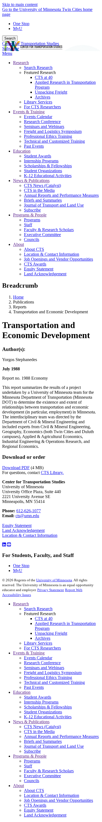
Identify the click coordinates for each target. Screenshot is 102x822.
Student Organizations (43, 712)
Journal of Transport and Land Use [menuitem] (54, 205)
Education (21, 692)
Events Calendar (38, 658)
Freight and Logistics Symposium (53, 672)
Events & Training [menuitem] (29, 111)
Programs (32, 761)
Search (10, 38)
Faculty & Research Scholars (49, 771)
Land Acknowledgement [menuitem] (45, 274)
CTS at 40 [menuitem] (43, 77)
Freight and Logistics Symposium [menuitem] (53, 131)
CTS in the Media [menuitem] (39, 190)
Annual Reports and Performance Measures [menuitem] (61, 195)
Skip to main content (20, 4)
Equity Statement (17, 525)
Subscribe (10, 48)
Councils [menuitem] (31, 239)
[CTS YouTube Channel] (9, 544)
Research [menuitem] (21, 62)
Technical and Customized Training (54, 682)
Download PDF (16, 467)
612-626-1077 (28, 510)
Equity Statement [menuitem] (38, 269)
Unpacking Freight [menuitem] (51, 92)
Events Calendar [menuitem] (38, 116)
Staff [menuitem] (28, 224)
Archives (42, 638)
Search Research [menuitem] (38, 67)
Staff (28, 766)
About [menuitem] (18, 244)
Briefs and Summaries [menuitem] (43, 200)
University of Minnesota (54, 580)
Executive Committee (42, 775)
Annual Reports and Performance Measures (61, 736)
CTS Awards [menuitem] (35, 264)
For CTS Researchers (42, 648)
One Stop (21, 23)
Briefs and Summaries (43, 741)
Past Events (34, 687)
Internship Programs (41, 702)
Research (21, 603)
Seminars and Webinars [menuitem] (44, 126)
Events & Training (29, 653)
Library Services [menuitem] (38, 102)
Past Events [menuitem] (34, 146)
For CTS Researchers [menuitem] (42, 107)
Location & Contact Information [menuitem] (51, 254)
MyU (17, 28)
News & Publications (31, 721)
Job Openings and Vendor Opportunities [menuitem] (58, 259)
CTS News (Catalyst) (42, 726)
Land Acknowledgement (23, 530)
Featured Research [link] (40, 72)
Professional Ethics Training (48, 677)
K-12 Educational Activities (48, 716)
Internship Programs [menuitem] (41, 161)
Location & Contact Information (29, 535)
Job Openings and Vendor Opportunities (58, 800)
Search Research (38, 608)
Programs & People (30, 756)
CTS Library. (52, 472)
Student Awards (37, 697)
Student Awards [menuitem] (37, 156)
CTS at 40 (43, 618)
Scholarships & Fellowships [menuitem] (48, 165)
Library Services (38, 643)
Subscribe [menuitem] (32, 210)
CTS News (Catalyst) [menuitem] (42, 185)
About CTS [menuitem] (34, 249)
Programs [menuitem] (32, 220)
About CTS (34, 790)
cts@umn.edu (27, 515)
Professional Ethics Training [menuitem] (48, 136)
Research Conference (42, 662)
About (18, 785)
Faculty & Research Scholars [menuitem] (49, 229)
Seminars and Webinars (44, 667)
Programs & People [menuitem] (30, 215)
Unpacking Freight (51, 633)
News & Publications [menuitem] (31, 180)
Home (18, 297)
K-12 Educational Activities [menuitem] (48, 175)
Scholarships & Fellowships (48, 707)
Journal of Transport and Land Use (54, 746)
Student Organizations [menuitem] (43, 170)
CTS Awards (35, 805)
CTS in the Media (39, 731)
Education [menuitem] (21, 151)
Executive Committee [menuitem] (42, 234)
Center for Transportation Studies (30, 43)
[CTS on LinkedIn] (4, 544)
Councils (31, 780)
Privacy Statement (50, 590)
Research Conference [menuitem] (42, 121)
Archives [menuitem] (42, 97)
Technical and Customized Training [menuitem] (54, 141)
